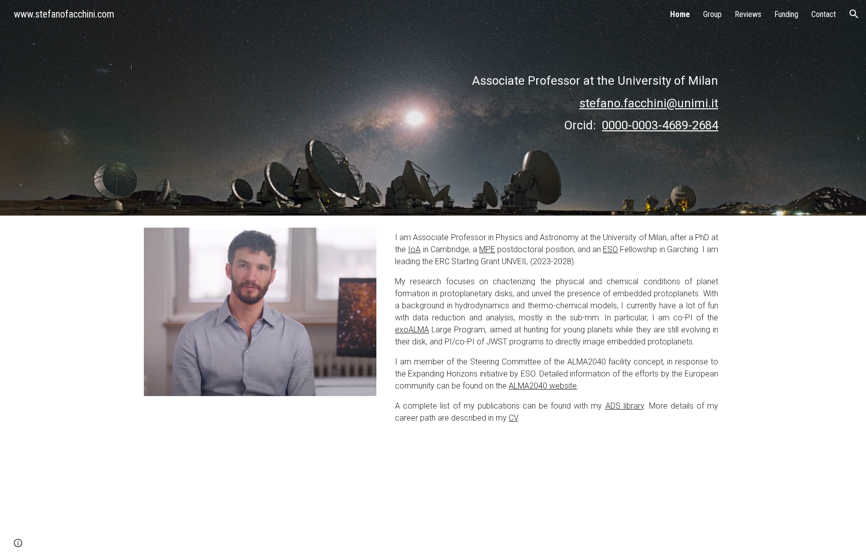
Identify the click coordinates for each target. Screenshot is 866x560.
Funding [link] (786, 14)
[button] (854, 14)
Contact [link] (823, 14)
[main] (581, 108)
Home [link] (680, 14)
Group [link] (712, 14)
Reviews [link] (748, 14)
